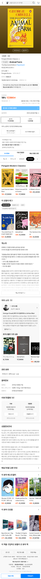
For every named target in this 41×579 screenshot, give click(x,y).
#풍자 (22, 205)
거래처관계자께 (26, 566)
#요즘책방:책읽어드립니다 (9, 208)
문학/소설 (12, 374)
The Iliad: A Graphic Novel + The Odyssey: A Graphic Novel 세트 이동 (21, 529)
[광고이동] (33, 3)
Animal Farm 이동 (23, 349)
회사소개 (18, 566)
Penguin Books (6, 73)
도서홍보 (19, 568)
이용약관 (11, 564)
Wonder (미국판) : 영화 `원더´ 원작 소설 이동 (7, 491)
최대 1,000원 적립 (32, 113)
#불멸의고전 (15, 205)
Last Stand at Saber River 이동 (7, 182)
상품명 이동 (7, 226)
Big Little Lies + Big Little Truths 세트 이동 (7, 529)
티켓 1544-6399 (21, 556)
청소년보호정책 (28, 564)
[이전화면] (2, 3)
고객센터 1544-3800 (9, 556)
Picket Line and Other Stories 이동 (21, 182)
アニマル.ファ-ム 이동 (9, 350)
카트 (38, 3)
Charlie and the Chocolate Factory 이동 (21, 491)
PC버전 (13, 566)
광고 (23, 568)
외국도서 (4, 374)
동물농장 (8, 77)
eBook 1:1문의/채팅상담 (19, 558)
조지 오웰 (4, 71)
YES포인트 (4, 101)
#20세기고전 (6, 205)
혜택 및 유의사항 (11, 418)
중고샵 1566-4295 (32, 556)
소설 (17, 374)
